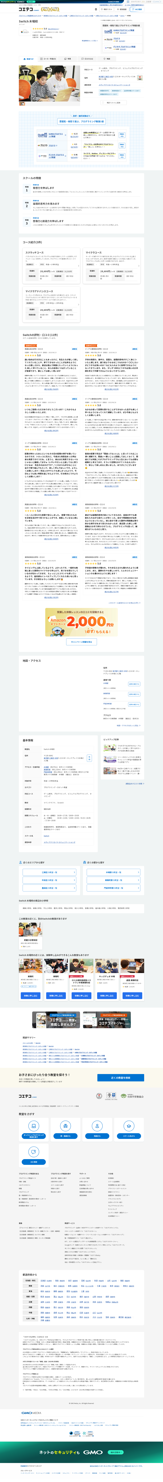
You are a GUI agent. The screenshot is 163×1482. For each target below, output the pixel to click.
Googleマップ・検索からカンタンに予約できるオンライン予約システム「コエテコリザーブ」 (95, 1245)
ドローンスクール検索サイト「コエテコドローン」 (81, 1231)
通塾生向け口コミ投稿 (134, 783)
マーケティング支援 (77, 1473)
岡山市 (73, 1313)
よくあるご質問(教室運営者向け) (134, 5)
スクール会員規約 (114, 1182)
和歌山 (108, 1302)
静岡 (55, 1291)
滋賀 (42, 1302)
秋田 (96, 1280)
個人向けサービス (119, 1473)
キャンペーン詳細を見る (81, 641)
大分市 (99, 1317)
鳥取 (42, 1312)
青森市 (62, 1281)
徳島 (42, 1307)
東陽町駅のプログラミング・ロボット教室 (93, 1059)
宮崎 (107, 1317)
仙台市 (88, 1281)
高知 (81, 1307)
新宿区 (117, 1286)
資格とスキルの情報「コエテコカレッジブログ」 (80, 1252)
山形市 (114, 1281)
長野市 (112, 1297)
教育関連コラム (24, 1202)
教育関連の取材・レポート (27, 1206)
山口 (94, 1312)
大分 (94, 1317)
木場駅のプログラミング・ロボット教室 (93, 1055)
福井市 (86, 1297)
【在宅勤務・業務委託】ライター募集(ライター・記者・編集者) (39, 1231)
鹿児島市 (128, 1317)
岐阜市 (47, 1291)
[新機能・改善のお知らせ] (96, 9)
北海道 (43, 1280)
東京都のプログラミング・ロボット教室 (34, 1046)
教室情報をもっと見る (89, 41)
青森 (57, 1280)
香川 (55, 1307)
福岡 (42, 1317)
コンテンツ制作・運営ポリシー (118, 1213)
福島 (122, 1280)
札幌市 (49, 1281)
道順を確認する (134, 684)
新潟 (42, 1296)
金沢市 (73, 1297)
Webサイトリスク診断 (77, 1423)
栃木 (55, 1286)
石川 (68, 1296)
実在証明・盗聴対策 (26, 1425)
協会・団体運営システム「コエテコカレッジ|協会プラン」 (83, 1262)
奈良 (94, 1302)
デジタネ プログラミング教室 (124, 46)
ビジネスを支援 (56, 1473)
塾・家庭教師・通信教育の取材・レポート (32, 1199)
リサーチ (87, 1473)
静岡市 (60, 1291)
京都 (55, 1302)
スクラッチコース (35, 252)
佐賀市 (60, 1317)
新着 (20, 1188)
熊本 (81, 1317)
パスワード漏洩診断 (63, 1423)
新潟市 (47, 1297)
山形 (109, 1280)
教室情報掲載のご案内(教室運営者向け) (111, 5)
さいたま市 (89, 1286)
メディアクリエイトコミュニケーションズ (114, 85)
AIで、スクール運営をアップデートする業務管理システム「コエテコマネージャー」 (92, 1241)
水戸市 (47, 1286)
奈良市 (99, 1302)
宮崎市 (112, 1317)
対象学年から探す (56, 1182)
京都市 (60, 1302)
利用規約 (111, 1178)
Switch (46, 836)
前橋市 (75, 1286)
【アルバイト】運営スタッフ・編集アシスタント (34, 1228)
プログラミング (24, 1192)
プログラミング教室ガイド (27, 1178)
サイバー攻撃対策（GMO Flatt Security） (80, 1425)
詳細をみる (122, 135)
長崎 (68, 1317)
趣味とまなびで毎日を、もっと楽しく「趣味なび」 (81, 1259)
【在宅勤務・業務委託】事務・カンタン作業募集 (34, 1238)
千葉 (98, 1286)
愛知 (68, 1291)
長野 (107, 1296)
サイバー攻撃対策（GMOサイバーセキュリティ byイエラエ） (50, 1425)
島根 (55, 1312)
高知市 (86, 1307)
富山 (55, 1296)
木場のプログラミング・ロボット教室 (86, 1052)
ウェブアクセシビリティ (116, 1206)
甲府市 (99, 1297)
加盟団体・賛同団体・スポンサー (119, 1195)
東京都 (101, 76)
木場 (111, 76)
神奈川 (125, 1286)
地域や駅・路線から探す (59, 1178)
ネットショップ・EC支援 (43, 1473)
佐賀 (55, 1317)
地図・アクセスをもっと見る (127, 725)
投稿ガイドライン (114, 1192)
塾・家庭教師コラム (25, 1195)
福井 (81, 1296)
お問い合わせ (83, 1182)
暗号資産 (110, 1473)
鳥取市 (47, 1313)
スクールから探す (28, 1043)
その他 (128, 1473)
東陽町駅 (106, 693)
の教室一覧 (49, 872)
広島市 (86, 1313)
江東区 (106, 76)
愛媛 (68, 1307)
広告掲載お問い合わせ (86, 1188)
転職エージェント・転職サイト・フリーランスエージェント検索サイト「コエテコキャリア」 (95, 1235)
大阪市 (73, 1302)
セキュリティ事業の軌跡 (111, 1425)
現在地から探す (56, 1192)
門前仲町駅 (107, 703)
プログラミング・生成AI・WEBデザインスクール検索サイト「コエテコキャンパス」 (92, 1228)
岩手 (70, 1280)
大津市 (47, 1302)
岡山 (68, 1312)
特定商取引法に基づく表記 (116, 1185)
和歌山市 (115, 1302)
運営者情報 (83, 1195)
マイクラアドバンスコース (39, 291)
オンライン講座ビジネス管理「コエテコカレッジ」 (81, 1248)
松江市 (60, 1313)
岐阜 (42, 1291)
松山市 (73, 1307)
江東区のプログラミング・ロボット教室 (60, 1049)
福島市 (127, 1281)
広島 (81, 1312)
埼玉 (82, 1286)
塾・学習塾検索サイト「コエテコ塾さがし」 (79, 1238)
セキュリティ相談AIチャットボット (95, 1423)
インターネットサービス (27, 1473)
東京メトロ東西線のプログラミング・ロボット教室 (64, 1055)
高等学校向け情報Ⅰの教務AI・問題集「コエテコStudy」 (83, 1255)
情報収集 (94, 1473)
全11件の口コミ (53, 29)
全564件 (123, 49)
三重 (82, 1291)
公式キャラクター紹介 (115, 1202)
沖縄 (42, 1320)
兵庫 (81, 1302)
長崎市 (73, 1317)
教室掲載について (85, 1185)
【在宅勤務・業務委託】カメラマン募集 (32, 1235)
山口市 (99, 1313)
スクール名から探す (57, 1185)
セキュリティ (66, 1473)
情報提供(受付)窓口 (85, 1192)
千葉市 (104, 1286)
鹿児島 (121, 1317)
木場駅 (105, 683)
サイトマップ (112, 1209)
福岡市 (47, 1317)
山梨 (94, 1296)
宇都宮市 (61, 1286)
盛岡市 (75, 1281)
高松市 (60, 1307)
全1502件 (123, 33)
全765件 (122, 41)
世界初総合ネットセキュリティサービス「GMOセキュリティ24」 (38, 1423)
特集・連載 (22, 1182)
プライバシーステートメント (117, 1188)
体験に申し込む (30, 995)
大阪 (68, 1302)
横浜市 (131, 1286)
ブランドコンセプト (114, 1199)
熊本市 (86, 1317)
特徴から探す (55, 1188)
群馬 (69, 1286)
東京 (111, 1286)
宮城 (83, 1280)
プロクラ (116, 38)
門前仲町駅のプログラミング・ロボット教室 (94, 1062)
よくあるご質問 (84, 1178)
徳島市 (47, 1307)
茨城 (42, 1286)
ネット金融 (102, 1473)
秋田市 (101, 1281)
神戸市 (86, 1302)
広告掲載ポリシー (114, 1216)
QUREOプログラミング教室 (123, 30)
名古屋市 (74, 1291)
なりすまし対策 (98, 1425)
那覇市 (47, 1320)
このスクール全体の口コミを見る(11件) (123, 603)
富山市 (60, 1297)
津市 (87, 1291)
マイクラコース (94, 252)
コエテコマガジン (24, 1185)
